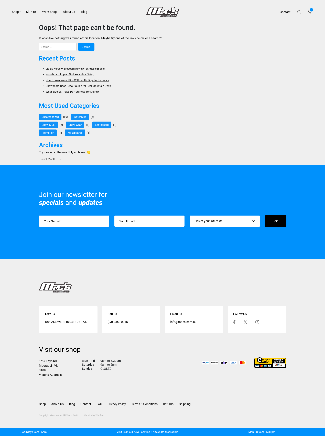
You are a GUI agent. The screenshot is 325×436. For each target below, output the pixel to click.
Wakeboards (75, 132)
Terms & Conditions (144, 404)
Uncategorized (50, 117)
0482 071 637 (78, 322)
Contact (285, 12)
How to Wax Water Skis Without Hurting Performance (77, 80)
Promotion (48, 132)
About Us (57, 404)
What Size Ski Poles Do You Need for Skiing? (72, 91)
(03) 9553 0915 (117, 322)
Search (299, 12)
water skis (80, 117)
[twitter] (245, 322)
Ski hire (31, 12)
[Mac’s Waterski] (162, 12)
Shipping (185, 404)
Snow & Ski (48, 124)
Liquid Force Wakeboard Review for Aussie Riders (75, 68)
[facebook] (234, 322)
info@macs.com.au (183, 322)
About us (69, 12)
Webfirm (99, 415)
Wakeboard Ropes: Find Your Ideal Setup (70, 74)
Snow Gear (75, 124)
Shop (15, 12)
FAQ (99, 404)
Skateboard (102, 124)
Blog (84, 12)
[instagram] (257, 322)
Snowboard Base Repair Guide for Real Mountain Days (78, 86)
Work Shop (49, 12)
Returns (168, 404)
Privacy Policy (116, 404)
